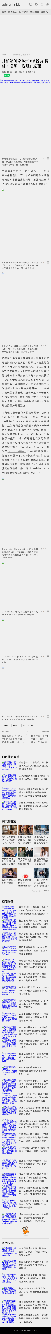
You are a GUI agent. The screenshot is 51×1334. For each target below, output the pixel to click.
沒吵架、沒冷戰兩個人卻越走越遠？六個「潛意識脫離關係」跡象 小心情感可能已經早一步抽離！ (34, 965)
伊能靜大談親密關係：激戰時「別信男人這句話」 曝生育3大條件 (25, 840)
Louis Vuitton (28, 725)
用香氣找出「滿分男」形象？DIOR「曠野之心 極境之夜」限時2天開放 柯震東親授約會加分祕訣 (33, 912)
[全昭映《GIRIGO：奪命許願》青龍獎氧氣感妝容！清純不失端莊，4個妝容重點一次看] (10, 1098)
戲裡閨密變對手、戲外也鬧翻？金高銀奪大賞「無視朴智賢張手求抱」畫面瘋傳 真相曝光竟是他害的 (34, 1306)
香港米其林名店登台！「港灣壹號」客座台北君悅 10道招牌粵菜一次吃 (33, 1017)
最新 (4, 11)
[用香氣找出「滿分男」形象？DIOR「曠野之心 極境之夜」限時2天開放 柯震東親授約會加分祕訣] (10, 911)
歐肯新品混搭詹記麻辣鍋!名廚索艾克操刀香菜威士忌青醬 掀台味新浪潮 (34, 1110)
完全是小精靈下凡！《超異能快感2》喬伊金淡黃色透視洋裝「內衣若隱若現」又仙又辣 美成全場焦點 (33, 1032)
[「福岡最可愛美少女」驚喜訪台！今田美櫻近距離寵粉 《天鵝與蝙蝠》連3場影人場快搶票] (10, 1218)
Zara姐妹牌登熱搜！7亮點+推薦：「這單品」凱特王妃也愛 (34, 777)
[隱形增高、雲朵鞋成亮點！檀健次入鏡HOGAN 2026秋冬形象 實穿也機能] (10, 766)
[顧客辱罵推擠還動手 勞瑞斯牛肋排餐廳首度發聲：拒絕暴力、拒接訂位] (10, 1318)
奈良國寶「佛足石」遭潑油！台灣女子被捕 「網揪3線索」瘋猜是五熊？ (34, 1251)
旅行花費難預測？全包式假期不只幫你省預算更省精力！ (8, 840)
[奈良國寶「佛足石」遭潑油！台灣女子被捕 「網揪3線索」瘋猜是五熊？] (10, 1252)
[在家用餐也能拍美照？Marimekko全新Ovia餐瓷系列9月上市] (10, 1071)
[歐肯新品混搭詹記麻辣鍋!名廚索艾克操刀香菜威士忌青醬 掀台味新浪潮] (10, 1111)
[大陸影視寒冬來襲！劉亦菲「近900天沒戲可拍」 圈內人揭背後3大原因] (10, 1278)
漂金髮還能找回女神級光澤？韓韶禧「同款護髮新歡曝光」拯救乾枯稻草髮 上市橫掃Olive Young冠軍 (33, 1179)
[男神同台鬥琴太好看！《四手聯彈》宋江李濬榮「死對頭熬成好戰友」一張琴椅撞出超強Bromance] (10, 1084)
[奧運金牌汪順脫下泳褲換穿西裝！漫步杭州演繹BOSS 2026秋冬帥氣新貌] (10, 806)
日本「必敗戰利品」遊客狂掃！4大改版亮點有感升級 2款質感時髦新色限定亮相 (41, 883)
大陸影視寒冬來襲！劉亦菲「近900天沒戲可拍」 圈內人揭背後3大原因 (33, 1278)
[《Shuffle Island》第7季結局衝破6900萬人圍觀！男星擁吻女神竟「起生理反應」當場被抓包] (10, 1124)
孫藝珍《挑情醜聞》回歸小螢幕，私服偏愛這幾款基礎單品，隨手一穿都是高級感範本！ (33, 793)
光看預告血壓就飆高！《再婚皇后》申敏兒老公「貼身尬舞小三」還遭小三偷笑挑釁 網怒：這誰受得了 (33, 1139)
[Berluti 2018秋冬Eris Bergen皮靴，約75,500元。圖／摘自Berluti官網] (25, 636)
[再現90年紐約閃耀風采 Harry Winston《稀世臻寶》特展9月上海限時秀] (10, 1004)
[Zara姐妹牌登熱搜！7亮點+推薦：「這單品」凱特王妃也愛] (10, 779)
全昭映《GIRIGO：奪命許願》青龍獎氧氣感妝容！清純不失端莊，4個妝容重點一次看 (33, 1097)
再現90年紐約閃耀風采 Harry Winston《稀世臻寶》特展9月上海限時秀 (34, 1004)
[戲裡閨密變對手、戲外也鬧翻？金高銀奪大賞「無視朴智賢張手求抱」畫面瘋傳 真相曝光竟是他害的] (10, 1305)
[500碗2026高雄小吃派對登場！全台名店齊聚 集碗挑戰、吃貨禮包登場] (10, 977)
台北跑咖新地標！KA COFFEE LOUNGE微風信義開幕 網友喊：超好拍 (34, 990)
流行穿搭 (23, 11)
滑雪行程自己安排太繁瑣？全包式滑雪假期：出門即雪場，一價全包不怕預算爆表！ (41, 840)
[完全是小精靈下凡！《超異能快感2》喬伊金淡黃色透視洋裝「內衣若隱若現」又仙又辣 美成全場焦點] (10, 1031)
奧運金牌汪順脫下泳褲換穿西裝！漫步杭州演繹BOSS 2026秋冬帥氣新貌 (34, 805)
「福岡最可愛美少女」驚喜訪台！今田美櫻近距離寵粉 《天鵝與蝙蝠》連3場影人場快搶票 (33, 1219)
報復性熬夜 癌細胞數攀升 (9, 881)
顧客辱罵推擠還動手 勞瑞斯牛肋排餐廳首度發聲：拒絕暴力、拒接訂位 (33, 1318)
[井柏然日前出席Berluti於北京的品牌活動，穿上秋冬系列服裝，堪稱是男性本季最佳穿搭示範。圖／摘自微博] (25, 118)
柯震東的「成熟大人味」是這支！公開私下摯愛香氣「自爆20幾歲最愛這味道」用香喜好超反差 (34, 925)
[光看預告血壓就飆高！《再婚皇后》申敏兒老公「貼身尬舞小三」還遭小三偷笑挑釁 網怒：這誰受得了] (10, 1138)
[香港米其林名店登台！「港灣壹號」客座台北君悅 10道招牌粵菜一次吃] (10, 1017)
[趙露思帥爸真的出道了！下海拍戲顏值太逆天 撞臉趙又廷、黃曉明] (10, 1265)
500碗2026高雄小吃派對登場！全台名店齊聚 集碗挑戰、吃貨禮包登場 (32, 977)
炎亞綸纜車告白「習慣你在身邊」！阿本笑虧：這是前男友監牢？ (33, 1057)
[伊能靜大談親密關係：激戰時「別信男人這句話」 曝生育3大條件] (10, 1044)
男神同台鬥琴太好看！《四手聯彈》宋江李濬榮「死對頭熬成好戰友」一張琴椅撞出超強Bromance (25, 861)
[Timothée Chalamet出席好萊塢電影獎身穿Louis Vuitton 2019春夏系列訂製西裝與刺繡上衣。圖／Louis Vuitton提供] (25, 512)
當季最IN (26, 54)
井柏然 (6, 725)
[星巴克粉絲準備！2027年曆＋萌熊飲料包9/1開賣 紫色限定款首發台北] (10, 951)
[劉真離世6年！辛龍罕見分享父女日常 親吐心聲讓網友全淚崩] (10, 1292)
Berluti (15, 725)
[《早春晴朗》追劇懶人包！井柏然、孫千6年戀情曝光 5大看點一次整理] (10, 1204)
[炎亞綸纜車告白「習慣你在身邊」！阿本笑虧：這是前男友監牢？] (10, 1057)
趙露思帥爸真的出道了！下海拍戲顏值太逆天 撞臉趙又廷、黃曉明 (34, 1265)
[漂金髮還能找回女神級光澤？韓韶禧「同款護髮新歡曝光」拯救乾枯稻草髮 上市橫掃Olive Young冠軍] (10, 1178)
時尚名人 (12, 11)
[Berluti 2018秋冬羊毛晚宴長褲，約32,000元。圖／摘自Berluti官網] (25, 690)
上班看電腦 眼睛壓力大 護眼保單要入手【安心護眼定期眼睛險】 (41, 861)
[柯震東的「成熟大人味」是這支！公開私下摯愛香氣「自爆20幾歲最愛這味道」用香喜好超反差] (10, 924)
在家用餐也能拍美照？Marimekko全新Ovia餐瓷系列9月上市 (25, 883)
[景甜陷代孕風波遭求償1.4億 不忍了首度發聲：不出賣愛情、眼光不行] (10, 1164)
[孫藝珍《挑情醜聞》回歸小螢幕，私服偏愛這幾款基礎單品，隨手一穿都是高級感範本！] (10, 792)
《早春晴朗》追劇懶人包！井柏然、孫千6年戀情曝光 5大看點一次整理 (33, 1204)
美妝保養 (34, 11)
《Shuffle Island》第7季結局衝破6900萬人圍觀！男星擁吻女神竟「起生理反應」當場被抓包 (34, 1125)
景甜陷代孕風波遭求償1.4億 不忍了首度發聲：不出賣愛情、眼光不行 (33, 1164)
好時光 (44, 11)
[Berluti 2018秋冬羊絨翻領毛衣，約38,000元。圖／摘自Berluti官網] (25, 585)
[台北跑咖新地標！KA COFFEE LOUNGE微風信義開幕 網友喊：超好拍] (10, 991)
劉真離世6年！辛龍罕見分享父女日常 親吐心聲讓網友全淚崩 (33, 1291)
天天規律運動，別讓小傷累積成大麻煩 (8, 861)
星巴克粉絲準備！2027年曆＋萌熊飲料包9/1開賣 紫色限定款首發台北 (34, 950)
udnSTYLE (6, 54)
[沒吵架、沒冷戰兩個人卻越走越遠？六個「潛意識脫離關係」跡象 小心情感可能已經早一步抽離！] (10, 964)
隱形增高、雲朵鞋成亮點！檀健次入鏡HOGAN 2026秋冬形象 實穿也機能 (33, 765)
